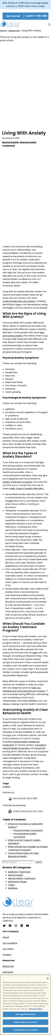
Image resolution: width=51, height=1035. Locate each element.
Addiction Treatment (19, 871)
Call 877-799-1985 (36, 16)
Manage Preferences (25, 1014)
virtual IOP (40, 748)
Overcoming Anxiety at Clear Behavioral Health (23, 855)
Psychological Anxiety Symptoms (25, 835)
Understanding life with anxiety (19, 301)
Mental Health (10, 142)
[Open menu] (49, 24)
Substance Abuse (17, 881)
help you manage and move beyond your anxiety (24, 689)
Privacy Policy (35, 1009)
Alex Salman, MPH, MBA (25, 798)
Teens (11, 884)
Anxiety (6, 786)
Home (3, 30)
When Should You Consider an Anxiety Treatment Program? (28, 848)
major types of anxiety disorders (26, 488)
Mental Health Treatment (21, 878)
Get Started (13, 16)
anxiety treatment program (18, 482)
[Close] (48, 978)
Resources (14, 30)
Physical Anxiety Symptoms (28, 830)
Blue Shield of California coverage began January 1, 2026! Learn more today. (25, 4)
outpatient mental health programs (24, 746)
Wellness (13, 888)
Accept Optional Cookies (25, 1030)
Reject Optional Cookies (25, 1022)
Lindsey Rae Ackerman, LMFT (28, 811)
